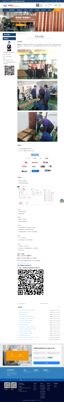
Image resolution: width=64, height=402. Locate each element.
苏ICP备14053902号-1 (38, 400)
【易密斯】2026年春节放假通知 (24, 312)
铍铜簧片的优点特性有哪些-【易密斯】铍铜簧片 (26, 339)
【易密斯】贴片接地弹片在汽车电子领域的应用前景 (27, 310)
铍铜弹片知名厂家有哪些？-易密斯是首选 (25, 331)
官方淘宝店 (59, 6)
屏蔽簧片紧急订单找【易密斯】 (24, 324)
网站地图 (47, 1)
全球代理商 (24, 33)
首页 (6, 10)
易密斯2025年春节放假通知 (23, 314)
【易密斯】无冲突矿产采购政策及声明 (25, 322)
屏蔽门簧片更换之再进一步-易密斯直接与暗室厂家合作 (27, 326)
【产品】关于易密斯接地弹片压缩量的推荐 (25, 320)
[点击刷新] (50, 357)
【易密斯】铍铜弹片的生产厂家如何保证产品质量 (26, 318)
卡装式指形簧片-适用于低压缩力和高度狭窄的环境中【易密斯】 (29, 337)
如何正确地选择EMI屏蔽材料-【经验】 (25, 335)
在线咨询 (58, 10)
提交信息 (46, 363)
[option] (32, 20)
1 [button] (30, 30)
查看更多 (59, 306)
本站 (47, 38)
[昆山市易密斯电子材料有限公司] (11, 5)
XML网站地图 (52, 1)
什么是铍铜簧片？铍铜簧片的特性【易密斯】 (26, 333)
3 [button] (33, 30)
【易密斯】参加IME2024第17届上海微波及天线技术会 (27, 316)
